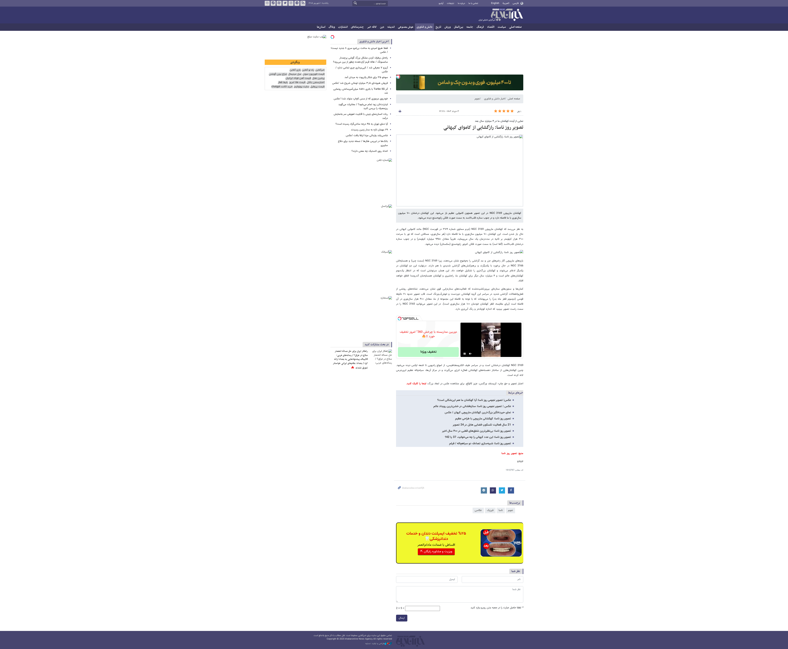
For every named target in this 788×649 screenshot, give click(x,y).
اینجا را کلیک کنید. (416, 384)
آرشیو (441, 3)
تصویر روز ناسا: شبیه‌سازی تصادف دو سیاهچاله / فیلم (480, 443)
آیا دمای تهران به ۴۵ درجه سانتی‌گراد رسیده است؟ (362, 124)
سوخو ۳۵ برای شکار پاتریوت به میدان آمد (366, 77)
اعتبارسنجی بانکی (315, 82)
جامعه (469, 27)
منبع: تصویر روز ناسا (512, 453)
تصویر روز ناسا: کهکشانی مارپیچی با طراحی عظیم (483, 419)
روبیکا (267, 3)
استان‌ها (321, 27)
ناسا (501, 510)
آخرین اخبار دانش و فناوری (374, 41)
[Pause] (464, 353)
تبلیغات (450, 3)
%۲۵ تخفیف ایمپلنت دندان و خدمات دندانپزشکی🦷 (436, 536)
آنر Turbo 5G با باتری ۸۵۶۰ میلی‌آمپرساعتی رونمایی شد (360, 91)
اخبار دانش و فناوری (494, 99)
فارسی (516, 3)
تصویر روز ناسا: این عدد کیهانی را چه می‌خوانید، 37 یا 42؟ (478, 437)
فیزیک (490, 510)
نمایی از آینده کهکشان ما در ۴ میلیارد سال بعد (499, 121)
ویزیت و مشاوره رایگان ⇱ (436, 551)
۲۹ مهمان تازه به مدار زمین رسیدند (369, 130)
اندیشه (391, 27)
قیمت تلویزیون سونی (313, 74)
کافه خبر (372, 27)
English (495, 3)
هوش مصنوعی (405, 27)
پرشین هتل (318, 78)
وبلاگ (332, 27)
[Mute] (470, 353)
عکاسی (478, 510)
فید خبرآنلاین (302, 3)
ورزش (447, 27)
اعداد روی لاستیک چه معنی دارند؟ (370, 151)
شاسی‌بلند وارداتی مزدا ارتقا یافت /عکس (367, 135)
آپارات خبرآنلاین (279, 3)
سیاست (502, 27)
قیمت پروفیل (317, 87)
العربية (506, 3)
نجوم (477, 99)
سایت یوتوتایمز (301, 87)
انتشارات (343, 27)
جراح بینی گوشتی (278, 74)
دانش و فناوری (424, 27)
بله (273, 3)
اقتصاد (490, 27)
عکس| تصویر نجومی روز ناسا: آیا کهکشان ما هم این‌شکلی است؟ (474, 400)
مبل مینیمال (294, 74)
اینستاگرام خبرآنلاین (291, 3)
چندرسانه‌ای (357, 27)
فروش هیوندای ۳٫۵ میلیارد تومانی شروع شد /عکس (360, 83)
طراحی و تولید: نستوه (375, 643)
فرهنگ (480, 27)
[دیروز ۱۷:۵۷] (380, 356)
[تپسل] (398, 77)
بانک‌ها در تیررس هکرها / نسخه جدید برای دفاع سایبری (363, 143)
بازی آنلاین (295, 70)
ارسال (402, 618)
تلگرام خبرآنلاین (296, 3)
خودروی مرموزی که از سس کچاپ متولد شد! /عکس (361, 99)
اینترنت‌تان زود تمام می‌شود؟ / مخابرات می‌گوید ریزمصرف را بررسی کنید (363, 106)
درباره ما (461, 3)
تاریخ (438, 27)
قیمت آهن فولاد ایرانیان (298, 78)
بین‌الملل (458, 27)
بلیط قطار (283, 82)
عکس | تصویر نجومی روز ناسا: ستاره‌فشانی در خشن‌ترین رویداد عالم (472, 406)
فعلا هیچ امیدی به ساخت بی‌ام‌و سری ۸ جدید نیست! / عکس (359, 50)
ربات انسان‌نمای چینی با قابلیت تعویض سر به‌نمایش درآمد (361, 116)
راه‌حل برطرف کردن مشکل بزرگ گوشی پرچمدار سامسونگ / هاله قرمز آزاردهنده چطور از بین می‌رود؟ (360, 60)
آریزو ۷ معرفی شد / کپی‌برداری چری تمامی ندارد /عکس (362, 70)
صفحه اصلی (515, 27)
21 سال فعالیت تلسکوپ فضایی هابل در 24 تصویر (482, 425)
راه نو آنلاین (308, 70)
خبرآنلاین (500, 15)
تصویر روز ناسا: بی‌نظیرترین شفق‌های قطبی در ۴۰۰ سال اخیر (476, 431)
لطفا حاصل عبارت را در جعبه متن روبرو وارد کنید (497, 608)
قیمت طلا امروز (297, 82)
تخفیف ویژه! (428, 351)
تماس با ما (473, 3)
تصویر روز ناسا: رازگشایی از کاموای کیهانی (483, 127)
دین (382, 27)
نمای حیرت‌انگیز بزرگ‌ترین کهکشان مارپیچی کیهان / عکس (478, 412)
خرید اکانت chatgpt (281, 87)
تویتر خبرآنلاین (285, 3)
